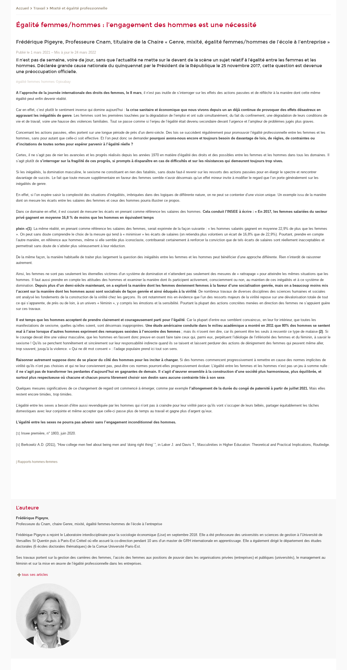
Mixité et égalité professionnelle (78, 8)
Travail (39, 8)
